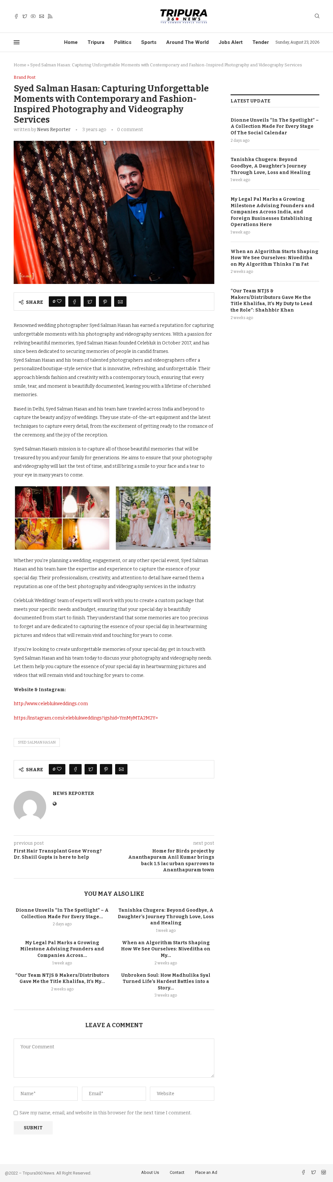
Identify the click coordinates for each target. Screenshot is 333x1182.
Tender (260, 42)
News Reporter (54, 129)
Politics (122, 42)
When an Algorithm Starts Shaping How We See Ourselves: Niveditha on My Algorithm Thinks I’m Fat (274, 258)
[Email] (41, 16)
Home (71, 42)
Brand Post (24, 77)
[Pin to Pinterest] (105, 301)
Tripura (95, 42)
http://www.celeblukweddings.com (51, 703)
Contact (177, 1172)
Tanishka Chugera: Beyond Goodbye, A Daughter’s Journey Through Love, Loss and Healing (166, 916)
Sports (148, 42)
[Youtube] (33, 16)
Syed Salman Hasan (37, 742)
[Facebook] (16, 16)
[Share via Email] (120, 301)
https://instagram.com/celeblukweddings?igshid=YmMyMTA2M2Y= (86, 718)
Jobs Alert (231, 42)
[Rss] (50, 16)
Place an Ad (206, 1172)
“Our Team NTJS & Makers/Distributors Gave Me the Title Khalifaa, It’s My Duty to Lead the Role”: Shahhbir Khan (272, 300)
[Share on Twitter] (90, 301)
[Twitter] (24, 16)
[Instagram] (323, 1173)
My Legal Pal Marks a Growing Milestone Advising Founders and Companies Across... (62, 949)
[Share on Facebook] (74, 301)
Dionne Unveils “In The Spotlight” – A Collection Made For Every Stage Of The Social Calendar (275, 126)
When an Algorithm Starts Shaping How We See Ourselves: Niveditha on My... (165, 949)
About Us (150, 1172)
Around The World (187, 42)
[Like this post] (59, 301)
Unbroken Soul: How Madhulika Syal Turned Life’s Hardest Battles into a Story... (165, 982)
